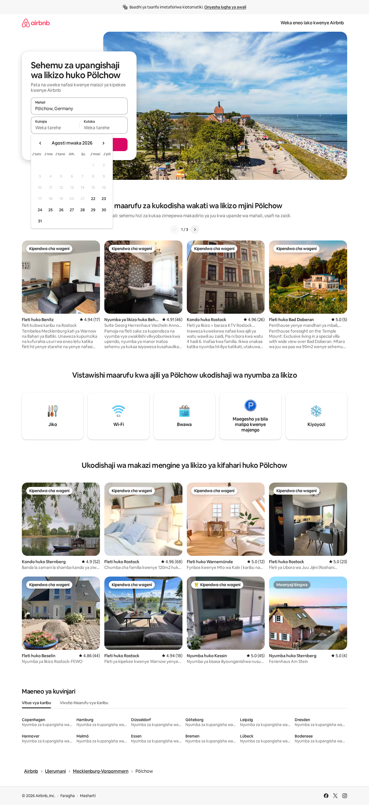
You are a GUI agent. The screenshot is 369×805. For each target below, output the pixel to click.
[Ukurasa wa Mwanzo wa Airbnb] (36, 22)
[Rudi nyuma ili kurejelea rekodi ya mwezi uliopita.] (40, 143)
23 (104, 198)
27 (72, 209)
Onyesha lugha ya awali (225, 7)
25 (50, 209)
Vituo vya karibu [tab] (36, 702)
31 (40, 221)
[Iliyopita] (174, 229)
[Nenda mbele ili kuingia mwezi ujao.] (103, 143)
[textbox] (55, 127)
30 (104, 209)
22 (93, 198)
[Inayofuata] (194, 229)
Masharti (88, 795)
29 (93, 209)
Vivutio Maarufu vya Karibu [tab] (84, 702)
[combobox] (79, 108)
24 (40, 209)
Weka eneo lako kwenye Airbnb (312, 23)
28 (82, 209)
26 (61, 209)
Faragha (67, 795)
